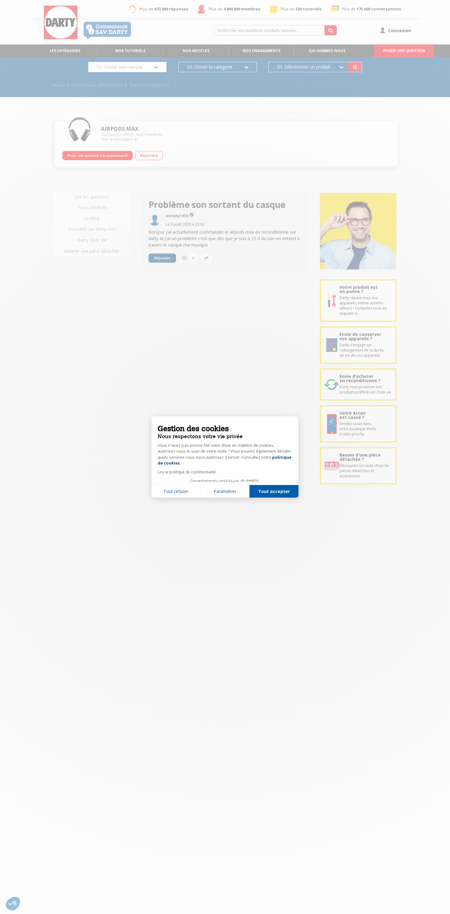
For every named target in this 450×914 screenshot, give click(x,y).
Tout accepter (274, 491)
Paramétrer (225, 491)
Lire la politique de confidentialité (187, 472)
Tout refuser (175, 491)
